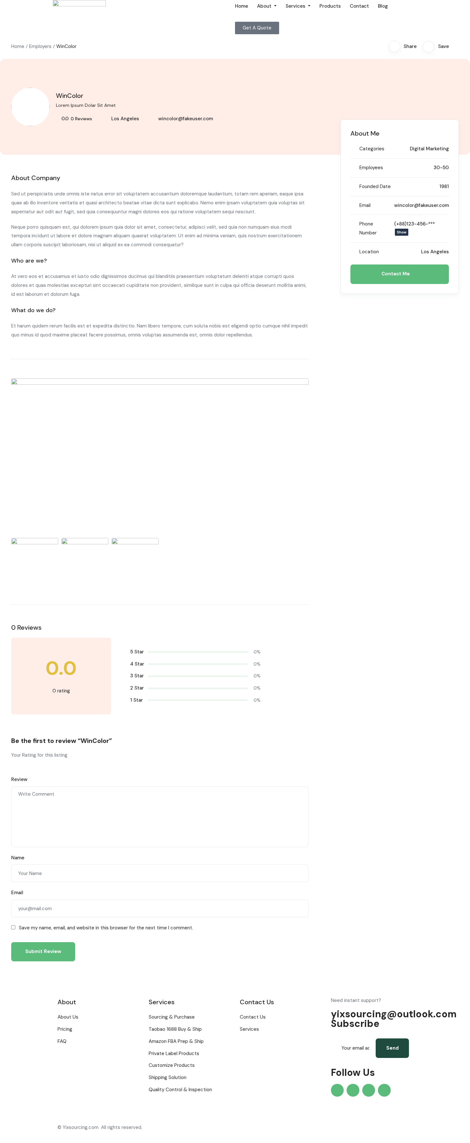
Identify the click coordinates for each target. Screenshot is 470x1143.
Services (296, 6)
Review (19, 779)
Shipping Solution (167, 1077)
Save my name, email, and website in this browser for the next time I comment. (106, 928)
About (265, 6)
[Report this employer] (457, 46)
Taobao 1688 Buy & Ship (175, 1029)
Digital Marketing (429, 149)
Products (330, 6)
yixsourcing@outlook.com (394, 1014)
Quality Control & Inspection (180, 1089)
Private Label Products (174, 1053)
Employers (40, 46)
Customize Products (172, 1065)
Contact (359, 6)
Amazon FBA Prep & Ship (176, 1041)
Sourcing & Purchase (172, 1017)
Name (17, 858)
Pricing (65, 1029)
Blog (383, 6)
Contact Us (253, 1017)
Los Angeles (125, 118)
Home (241, 6)
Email (17, 892)
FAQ (62, 1041)
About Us (68, 1017)
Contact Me (396, 274)
